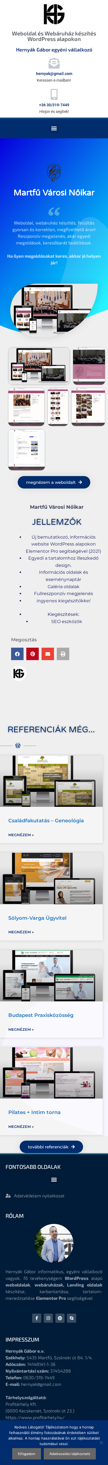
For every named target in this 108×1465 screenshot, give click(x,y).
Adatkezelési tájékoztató (70, 1453)
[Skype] (71, 1318)
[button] (54, 128)
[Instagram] (48, 1318)
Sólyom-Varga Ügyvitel (37, 918)
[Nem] (101, 1442)
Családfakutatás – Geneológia (46, 821)
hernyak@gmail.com (54, 73)
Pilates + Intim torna (34, 1112)
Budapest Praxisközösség (40, 1015)
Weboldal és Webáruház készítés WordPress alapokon (54, 36)
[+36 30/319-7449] (54, 94)
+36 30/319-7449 (54, 105)
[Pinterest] (60, 1318)
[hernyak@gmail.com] (54, 63)
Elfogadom (26, 1453)
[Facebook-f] (36, 1318)
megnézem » (21, 835)
